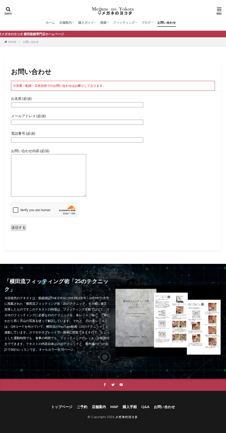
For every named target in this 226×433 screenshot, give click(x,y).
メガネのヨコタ (126, 417)
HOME (12, 41)
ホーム (50, 22)
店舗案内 (65, 22)
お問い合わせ (166, 22)
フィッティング (124, 22)
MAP (114, 407)
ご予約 (82, 407)
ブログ (146, 22)
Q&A (145, 407)
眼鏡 (103, 22)
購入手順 (130, 407)
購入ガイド (86, 22)
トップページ (61, 407)
